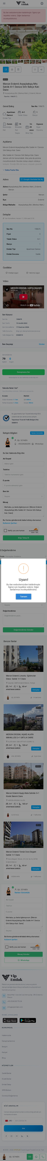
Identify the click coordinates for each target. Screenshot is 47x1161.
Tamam (23, 596)
